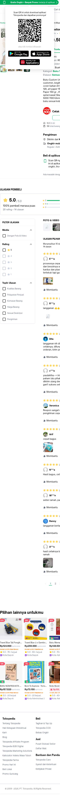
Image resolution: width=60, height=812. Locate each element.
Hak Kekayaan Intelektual (14, 728)
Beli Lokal (7, 769)
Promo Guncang (10, 774)
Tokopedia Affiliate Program (15, 741)
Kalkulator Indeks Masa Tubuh (16, 755)
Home (3, 23)
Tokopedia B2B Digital (13, 746)
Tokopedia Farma (10, 760)
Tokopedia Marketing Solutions (17, 751)
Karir (4, 732)
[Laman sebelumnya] (45, 584)
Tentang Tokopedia (11, 723)
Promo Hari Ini (9, 764)
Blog (4, 737)
